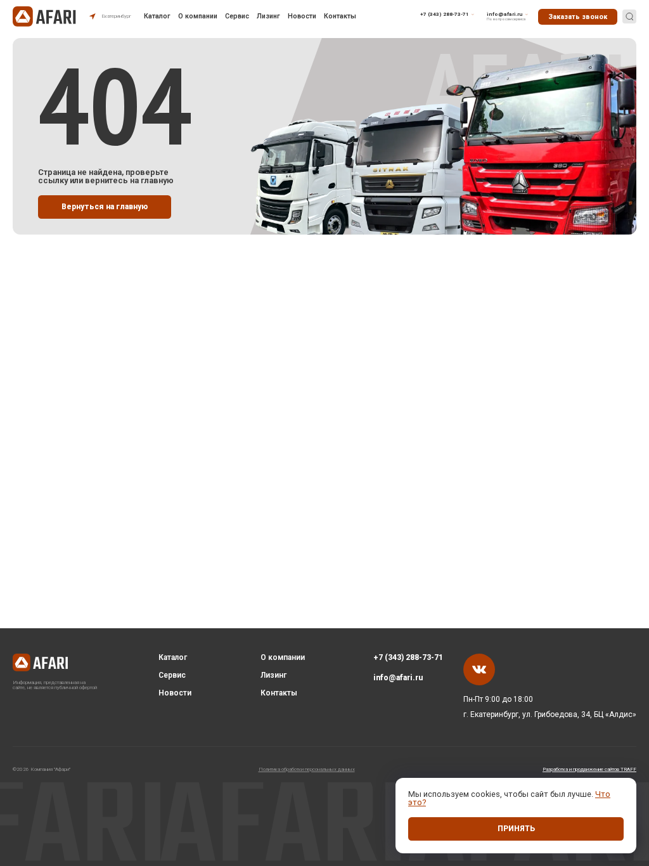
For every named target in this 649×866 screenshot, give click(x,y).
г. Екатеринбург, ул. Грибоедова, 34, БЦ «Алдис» (549, 714)
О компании (197, 16)
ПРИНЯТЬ (516, 828)
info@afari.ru (398, 678)
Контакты (340, 16)
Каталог (157, 16)
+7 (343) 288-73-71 (408, 657)
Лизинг (268, 16)
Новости (302, 16)
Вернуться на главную (104, 206)
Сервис (237, 16)
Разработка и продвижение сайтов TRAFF (589, 769)
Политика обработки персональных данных (307, 769)
